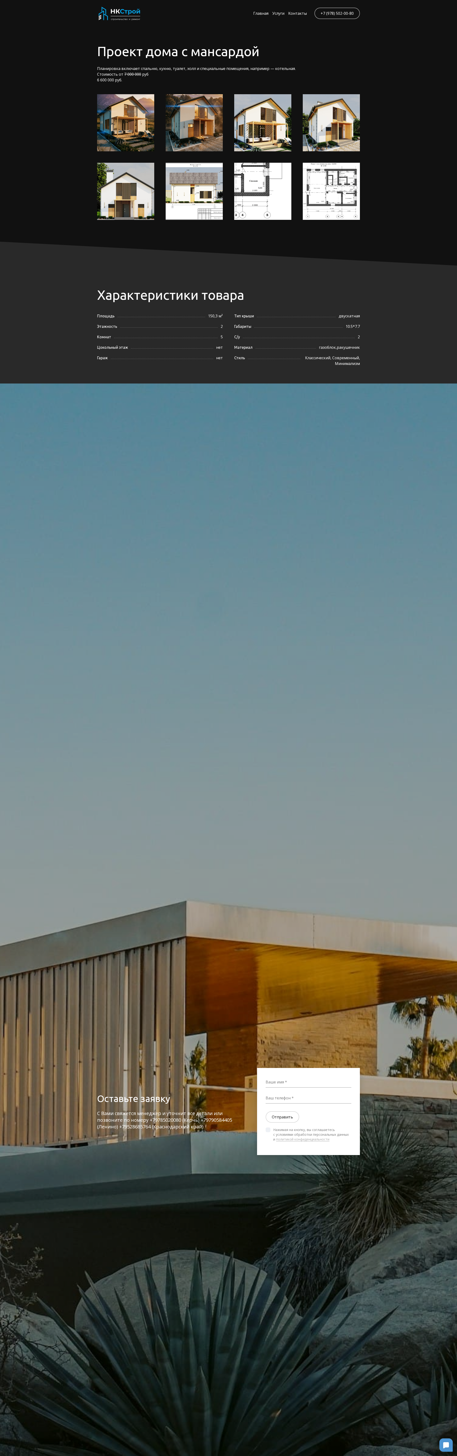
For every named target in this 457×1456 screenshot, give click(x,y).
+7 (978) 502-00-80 (337, 13)
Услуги (278, 13)
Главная (260, 13)
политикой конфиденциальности (302, 1139)
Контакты (297, 13)
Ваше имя (275, 1082)
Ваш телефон (278, 1098)
